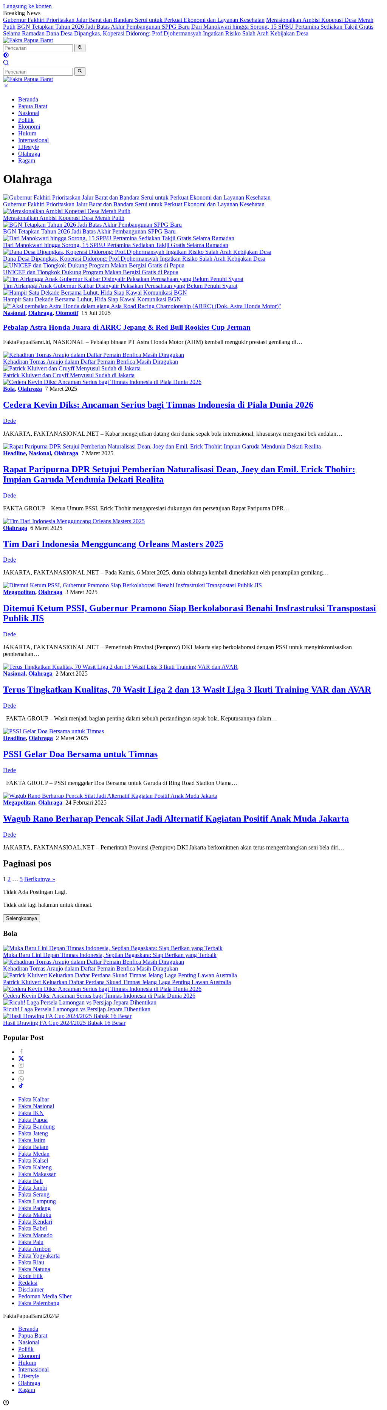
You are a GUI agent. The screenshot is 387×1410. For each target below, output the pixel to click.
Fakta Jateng (33, 1133)
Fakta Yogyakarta (39, 1255)
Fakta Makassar (37, 1174)
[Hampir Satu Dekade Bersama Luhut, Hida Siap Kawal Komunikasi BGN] (95, 292)
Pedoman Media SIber (44, 1296)
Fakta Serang (34, 1194)
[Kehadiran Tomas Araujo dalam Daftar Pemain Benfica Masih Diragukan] (93, 355)
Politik (26, 120)
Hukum (27, 133)
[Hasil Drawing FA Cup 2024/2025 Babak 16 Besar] (67, 1016)
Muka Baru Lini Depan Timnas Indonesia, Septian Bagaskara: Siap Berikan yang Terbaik (110, 955)
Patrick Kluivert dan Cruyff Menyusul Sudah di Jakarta (69, 375)
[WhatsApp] (21, 1079)
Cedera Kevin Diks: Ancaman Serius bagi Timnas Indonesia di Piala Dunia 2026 (158, 405)
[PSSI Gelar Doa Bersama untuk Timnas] (53, 731)
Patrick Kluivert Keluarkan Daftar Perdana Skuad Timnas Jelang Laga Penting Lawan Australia (117, 982)
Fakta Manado (35, 1235)
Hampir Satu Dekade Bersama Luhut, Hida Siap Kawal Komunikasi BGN (92, 299)
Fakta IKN (31, 1113)
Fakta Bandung (36, 1126)
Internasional (33, 140)
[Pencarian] (6, 63)
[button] (79, 48)
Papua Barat (32, 106)
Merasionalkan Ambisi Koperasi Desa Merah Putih (63, 218)
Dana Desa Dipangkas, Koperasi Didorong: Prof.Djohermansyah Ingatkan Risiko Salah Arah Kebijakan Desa (177, 33)
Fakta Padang (34, 1208)
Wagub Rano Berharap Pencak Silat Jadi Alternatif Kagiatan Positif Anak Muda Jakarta (176, 818)
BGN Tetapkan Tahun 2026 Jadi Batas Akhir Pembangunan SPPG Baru (103, 26)
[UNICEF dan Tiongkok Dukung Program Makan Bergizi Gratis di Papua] (93, 265)
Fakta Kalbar (33, 1099)
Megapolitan (19, 592)
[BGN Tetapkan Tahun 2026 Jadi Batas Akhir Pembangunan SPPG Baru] (92, 224)
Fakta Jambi (32, 1187)
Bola (9, 389)
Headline (14, 453)
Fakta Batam (33, 1147)
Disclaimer (31, 1289)
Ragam (26, 160)
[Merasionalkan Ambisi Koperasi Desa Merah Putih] (66, 211)
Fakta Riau (31, 1262)
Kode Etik (30, 1276)
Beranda (28, 99)
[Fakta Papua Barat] (28, 40)
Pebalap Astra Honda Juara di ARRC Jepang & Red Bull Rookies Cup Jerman (127, 327)
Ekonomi (29, 126)
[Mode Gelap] (6, 56)
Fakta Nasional (36, 1106)
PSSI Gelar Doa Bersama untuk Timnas (80, 754)
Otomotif (67, 313)
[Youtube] (21, 1072)
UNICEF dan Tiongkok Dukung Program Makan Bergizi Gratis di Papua (90, 272)
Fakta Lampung (37, 1201)
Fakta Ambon (34, 1249)
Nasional (28, 113)
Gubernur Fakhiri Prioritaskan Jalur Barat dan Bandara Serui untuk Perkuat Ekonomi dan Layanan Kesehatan (134, 20)
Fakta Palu (30, 1242)
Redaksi (27, 1282)
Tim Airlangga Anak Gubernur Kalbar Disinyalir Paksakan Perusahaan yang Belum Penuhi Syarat (120, 286)
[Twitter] (21, 1058)
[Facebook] (21, 1052)
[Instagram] (21, 1065)
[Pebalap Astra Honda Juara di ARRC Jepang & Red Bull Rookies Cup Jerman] (142, 306)
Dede (9, 421)
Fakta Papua (33, 1120)
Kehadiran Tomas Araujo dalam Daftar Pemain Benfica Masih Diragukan (90, 361)
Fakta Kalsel (33, 1160)
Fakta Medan (34, 1153)
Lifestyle (28, 147)
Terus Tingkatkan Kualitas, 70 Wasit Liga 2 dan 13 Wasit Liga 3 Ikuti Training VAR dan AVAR (187, 689)
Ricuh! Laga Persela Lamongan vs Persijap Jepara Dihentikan (76, 1009)
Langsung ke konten (27, 6)
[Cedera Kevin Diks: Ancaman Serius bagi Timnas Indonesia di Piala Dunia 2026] (102, 382)
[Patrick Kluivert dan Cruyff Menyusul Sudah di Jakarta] (72, 368)
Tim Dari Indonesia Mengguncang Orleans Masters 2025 (113, 544)
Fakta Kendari (35, 1221)
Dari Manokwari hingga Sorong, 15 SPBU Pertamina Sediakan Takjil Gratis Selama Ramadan (115, 245)
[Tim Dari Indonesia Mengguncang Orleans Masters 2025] (74, 521)
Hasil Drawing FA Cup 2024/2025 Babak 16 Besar (64, 1023)
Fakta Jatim (31, 1140)
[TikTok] (21, 1086)
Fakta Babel (32, 1228)
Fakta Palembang (38, 1303)
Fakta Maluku (34, 1215)
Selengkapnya (21, 918)
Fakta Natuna (34, 1269)
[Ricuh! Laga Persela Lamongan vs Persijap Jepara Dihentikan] (79, 1002)
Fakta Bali (30, 1181)
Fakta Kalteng (35, 1167)
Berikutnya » (39, 879)
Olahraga (29, 154)
